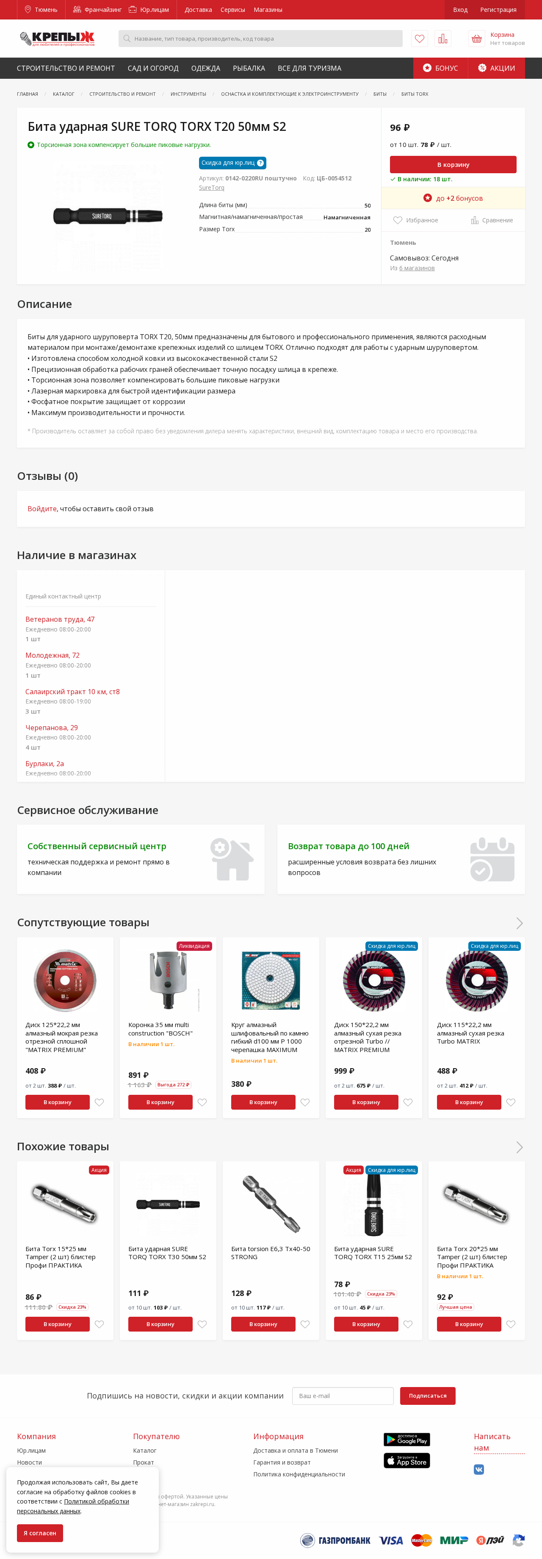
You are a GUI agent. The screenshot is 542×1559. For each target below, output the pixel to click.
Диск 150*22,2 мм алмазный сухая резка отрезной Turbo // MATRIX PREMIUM (367, 1037)
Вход (460, 10)
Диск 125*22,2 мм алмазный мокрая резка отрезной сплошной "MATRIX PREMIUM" (61, 1037)
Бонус (446, 68)
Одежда (205, 68)
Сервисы (233, 10)
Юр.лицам (153, 10)
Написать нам (492, 1442)
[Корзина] (476, 38)
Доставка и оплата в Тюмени (295, 1450)
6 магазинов (417, 268)
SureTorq (211, 187)
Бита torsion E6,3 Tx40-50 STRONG (270, 1252)
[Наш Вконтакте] (479, 1470)
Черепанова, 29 (51, 727)
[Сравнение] (442, 38)
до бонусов (459, 198)
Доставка (198, 10)
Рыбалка (249, 68)
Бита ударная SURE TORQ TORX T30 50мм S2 (167, 1252)
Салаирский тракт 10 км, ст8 (72, 691)
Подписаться (428, 1395)
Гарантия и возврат (282, 1462)
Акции (502, 68)
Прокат (143, 1462)
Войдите (42, 508)
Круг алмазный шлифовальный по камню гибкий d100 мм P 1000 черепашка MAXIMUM (270, 1037)
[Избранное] (419, 38)
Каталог (145, 1450)
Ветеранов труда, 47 (59, 619)
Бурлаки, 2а (44, 763)
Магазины (268, 10)
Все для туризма (309, 68)
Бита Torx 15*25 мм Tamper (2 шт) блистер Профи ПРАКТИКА (60, 1256)
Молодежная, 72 (52, 655)
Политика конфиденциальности (299, 1474)
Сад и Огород (153, 68)
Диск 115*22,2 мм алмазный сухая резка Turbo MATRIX (470, 1032)
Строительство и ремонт (66, 68)
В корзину (453, 164)
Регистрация (498, 10)
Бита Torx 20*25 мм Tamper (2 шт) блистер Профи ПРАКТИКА (472, 1256)
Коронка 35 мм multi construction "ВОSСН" (160, 1028)
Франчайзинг (102, 10)
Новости (29, 1462)
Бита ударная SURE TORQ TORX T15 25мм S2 (373, 1252)
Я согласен (40, 1533)
